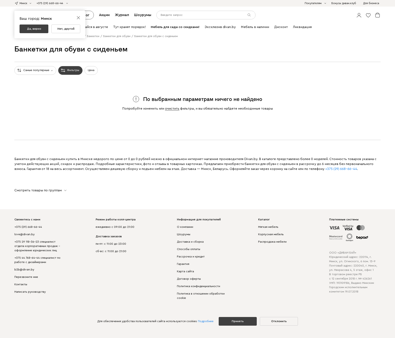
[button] (359, 15)
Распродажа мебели (272, 241)
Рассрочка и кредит (191, 256)
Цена (91, 70)
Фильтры (73, 70)
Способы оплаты (188, 249)
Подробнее (206, 321)
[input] (206, 15)
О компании (185, 227)
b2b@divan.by (24, 269)
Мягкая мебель (268, 227)
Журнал (122, 15)
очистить (172, 108)
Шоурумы (142, 15)
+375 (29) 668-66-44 (28, 227)
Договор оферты (189, 278)
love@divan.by (24, 234)
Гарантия (183, 264)
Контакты (20, 284)
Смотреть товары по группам (38, 190)
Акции (104, 15)
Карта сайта (185, 271)
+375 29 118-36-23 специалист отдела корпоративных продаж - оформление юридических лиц (37, 246)
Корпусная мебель (271, 234)
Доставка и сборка (190, 241)
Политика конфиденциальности (198, 286)
